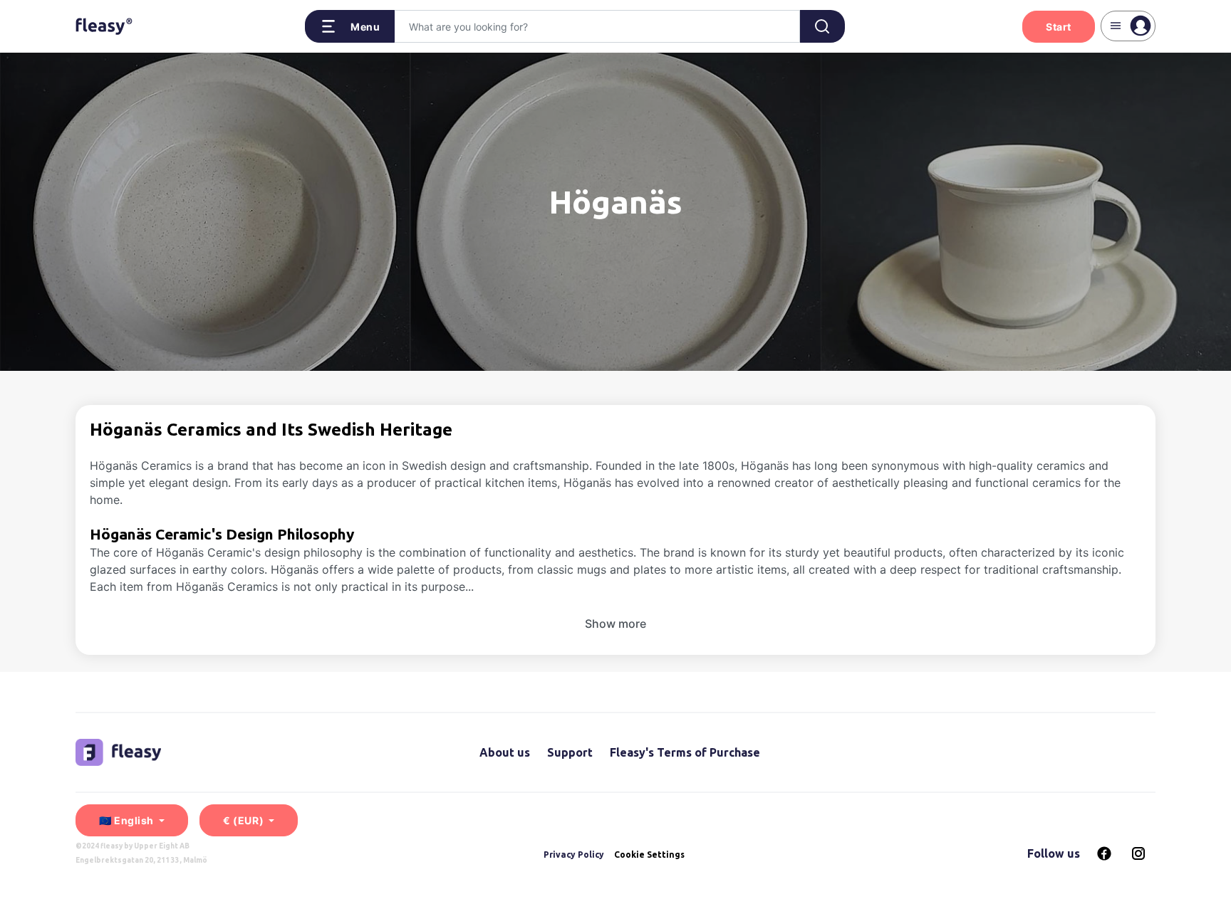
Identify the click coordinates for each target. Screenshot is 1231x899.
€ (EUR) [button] (244, 820)
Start (1058, 27)
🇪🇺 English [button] (128, 820)
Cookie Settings (649, 855)
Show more (615, 623)
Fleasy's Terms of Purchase (685, 752)
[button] (350, 26)
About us (504, 752)
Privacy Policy (574, 854)
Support (570, 752)
